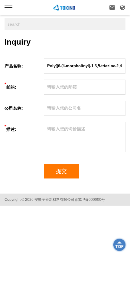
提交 (61, 171)
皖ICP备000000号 (90, 199)
